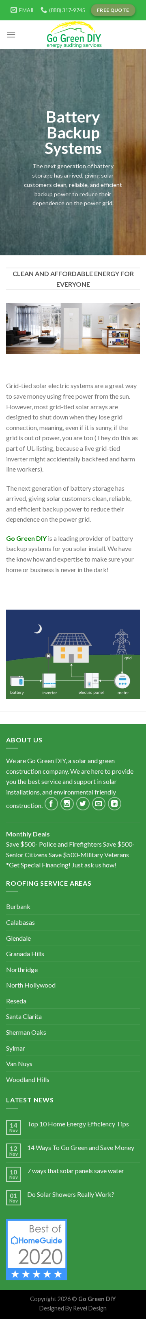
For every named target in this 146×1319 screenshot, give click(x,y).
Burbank (18, 906)
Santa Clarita (24, 1016)
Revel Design (90, 1308)
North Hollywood (31, 985)
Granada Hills (25, 953)
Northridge (22, 969)
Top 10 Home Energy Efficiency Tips (78, 1124)
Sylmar (15, 1048)
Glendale (18, 938)
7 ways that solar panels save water (75, 1170)
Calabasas (20, 922)
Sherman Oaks (26, 1032)
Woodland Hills (27, 1079)
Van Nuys (19, 1063)
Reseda (16, 1001)
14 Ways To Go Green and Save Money (80, 1147)
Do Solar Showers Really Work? (70, 1194)
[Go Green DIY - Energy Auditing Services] (73, 35)
